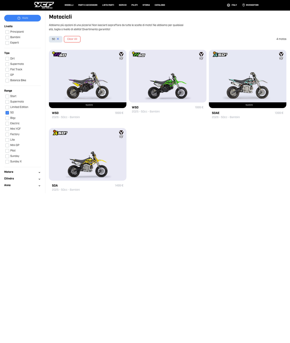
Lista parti (108, 5)
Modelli (69, 5)
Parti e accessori (87, 5)
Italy (234, 5)
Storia (146, 5)
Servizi (123, 5)
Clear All (72, 39)
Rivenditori (252, 5)
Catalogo (160, 5)
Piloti (134, 5)
